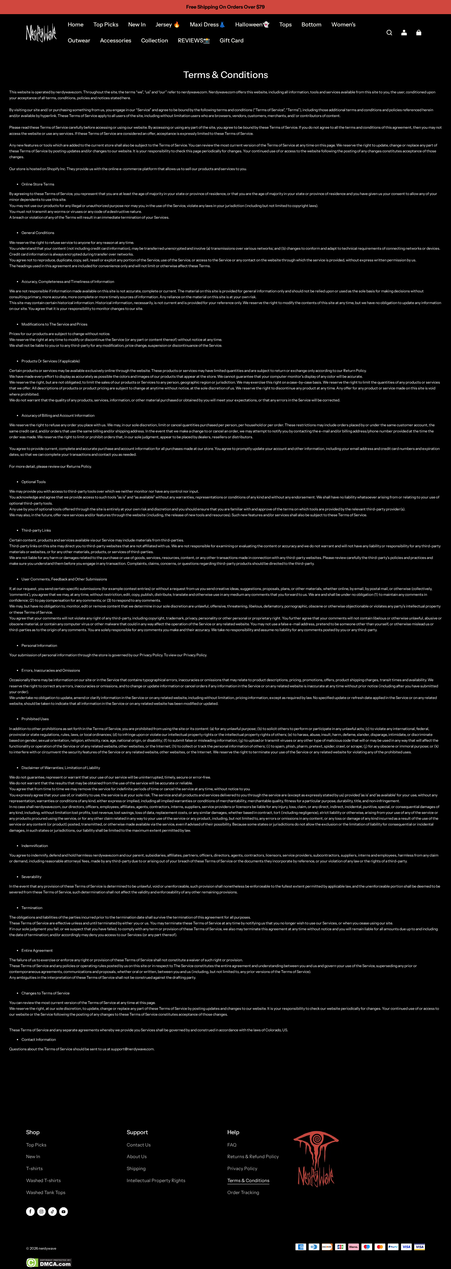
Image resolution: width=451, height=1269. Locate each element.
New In (137, 24)
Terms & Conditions (248, 1180)
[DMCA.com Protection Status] (49, 1266)
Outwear (79, 40)
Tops (285, 24)
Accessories (115, 40)
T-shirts (34, 1168)
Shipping (136, 1168)
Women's (343, 24)
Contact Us (139, 1145)
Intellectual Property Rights (156, 1180)
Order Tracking (243, 1192)
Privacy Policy (242, 1168)
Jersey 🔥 (168, 24)
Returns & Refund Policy (253, 1156)
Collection (154, 40)
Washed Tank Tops (45, 1192)
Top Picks (105, 24)
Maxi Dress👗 (208, 24)
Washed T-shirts (43, 1180)
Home (75, 24)
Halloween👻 (252, 24)
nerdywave (47, 1248)
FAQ (232, 1145)
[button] (389, 32)
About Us (137, 1156)
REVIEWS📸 (194, 40)
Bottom (312, 24)
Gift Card (232, 40)
